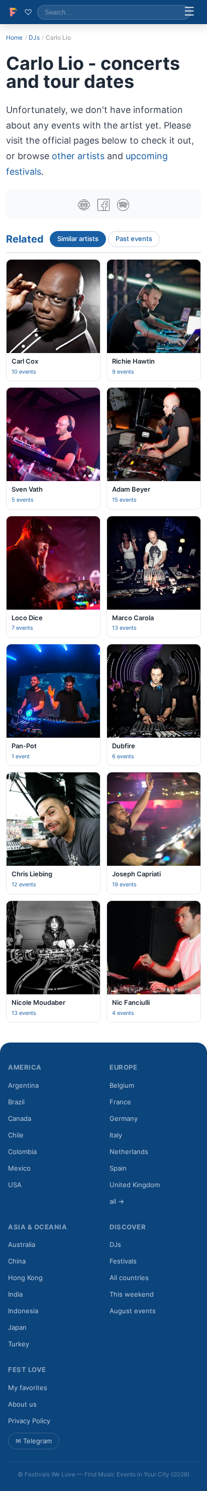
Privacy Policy (29, 1421)
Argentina (23, 1085)
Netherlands (129, 1152)
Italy (116, 1135)
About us (22, 1404)
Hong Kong (25, 1278)
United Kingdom (135, 1185)
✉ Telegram (34, 1441)
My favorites (27, 1388)
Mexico (19, 1168)
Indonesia (23, 1311)
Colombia (22, 1152)
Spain (118, 1168)
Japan (17, 1327)
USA (15, 1185)
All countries (129, 1278)
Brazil (16, 1102)
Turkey (18, 1344)
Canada (19, 1118)
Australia (21, 1244)
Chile (16, 1135)
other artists (78, 156)
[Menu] (189, 12)
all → (117, 1201)
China (17, 1261)
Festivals (123, 1261)
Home (14, 37)
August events (133, 1311)
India (15, 1294)
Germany (124, 1118)
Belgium (122, 1085)
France (120, 1102)
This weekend (132, 1294)
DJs (34, 37)
